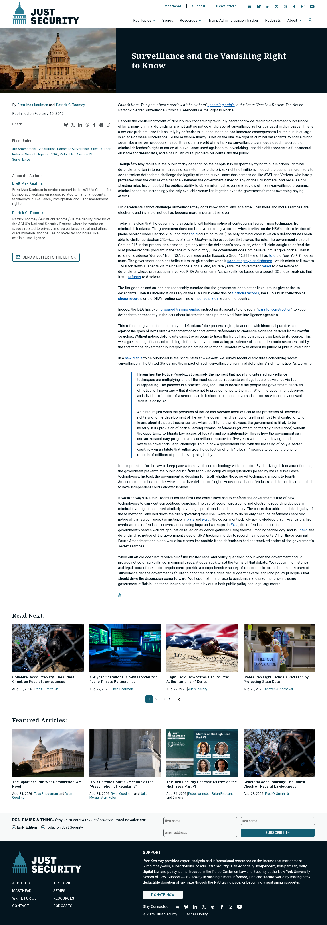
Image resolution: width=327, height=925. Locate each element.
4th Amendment (24, 149)
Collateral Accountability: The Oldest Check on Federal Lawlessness (43, 679)
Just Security (198, 689)
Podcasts (273, 20)
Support (198, 6)
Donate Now (162, 895)
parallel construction (274, 309)
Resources (188, 20)
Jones (303, 530)
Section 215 (86, 154)
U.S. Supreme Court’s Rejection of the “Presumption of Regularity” (121, 784)
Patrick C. (27, 213)
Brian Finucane (223, 794)
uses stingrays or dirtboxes (249, 261)
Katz (190, 519)
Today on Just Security (64, 827)
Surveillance (21, 159)
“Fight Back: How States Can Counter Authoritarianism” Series (197, 679)
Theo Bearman (122, 689)
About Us (21, 883)
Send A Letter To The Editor (49, 257)
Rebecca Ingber (199, 794)
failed (266, 266)
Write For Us (24, 898)
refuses (134, 277)
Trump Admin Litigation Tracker (233, 20)
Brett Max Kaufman (32, 105)
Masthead (172, 6)
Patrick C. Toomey (70, 105)
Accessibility (197, 914)
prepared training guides (180, 309)
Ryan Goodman (122, 794)
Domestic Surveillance (73, 149)
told (194, 234)
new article (134, 358)
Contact (20, 906)
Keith (206, 519)
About (292, 20)
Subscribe (274, 832)
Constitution (47, 149)
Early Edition (27, 827)
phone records (129, 298)
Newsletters (226, 6)
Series (167, 20)
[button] (311, 21)
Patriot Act (68, 154)
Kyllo (235, 525)
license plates (207, 298)
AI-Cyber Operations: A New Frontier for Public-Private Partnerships (123, 679)
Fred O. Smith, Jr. (46, 689)
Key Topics (142, 20)
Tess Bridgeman (46, 794)
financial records (245, 293)
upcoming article (221, 105)
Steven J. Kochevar (279, 689)
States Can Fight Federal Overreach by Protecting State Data (276, 679)
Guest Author (100, 149)
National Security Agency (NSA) (35, 154)
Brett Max (28, 183)
